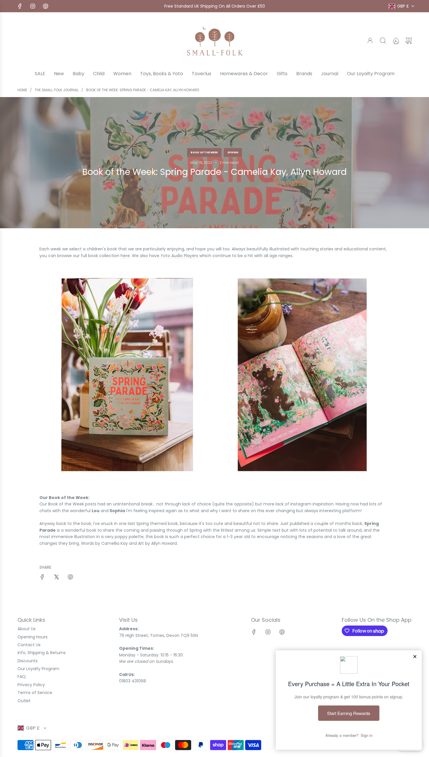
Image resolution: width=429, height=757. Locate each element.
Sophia (117, 511)
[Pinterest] (45, 6)
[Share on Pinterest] (70, 577)
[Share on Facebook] (42, 577)
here (125, 256)
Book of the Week (204, 152)
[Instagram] (32, 6)
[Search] (382, 40)
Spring (232, 152)
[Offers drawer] (395, 40)
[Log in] (370, 40)
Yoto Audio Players (179, 256)
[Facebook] (19, 6)
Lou (96, 511)
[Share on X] (56, 577)
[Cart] (408, 40)
